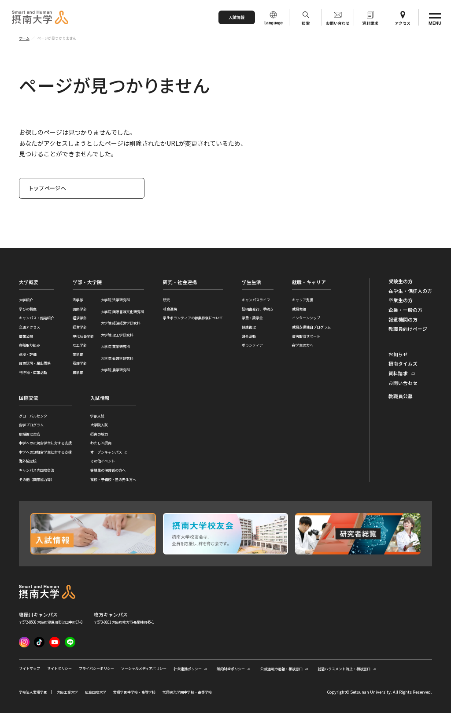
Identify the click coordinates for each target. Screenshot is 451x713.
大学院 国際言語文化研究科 (122, 311)
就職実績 (299, 309)
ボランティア (252, 345)
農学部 (78, 372)
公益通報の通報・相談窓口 (281, 669)
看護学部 (80, 363)
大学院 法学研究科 (115, 299)
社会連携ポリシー (188, 669)
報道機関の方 (403, 320)
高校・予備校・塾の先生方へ (113, 479)
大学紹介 (26, 299)
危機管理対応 (29, 434)
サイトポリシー (59, 668)
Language (273, 23)
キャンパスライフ (256, 299)
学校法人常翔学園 (33, 692)
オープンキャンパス (106, 452)
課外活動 (249, 336)
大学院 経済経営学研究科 (120, 323)
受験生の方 (400, 281)
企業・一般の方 (405, 310)
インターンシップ (306, 317)
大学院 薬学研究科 (115, 346)
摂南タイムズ (403, 364)
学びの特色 (28, 309)
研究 (166, 299)
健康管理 (249, 327)
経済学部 (80, 317)
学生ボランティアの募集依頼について (193, 317)
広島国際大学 (95, 692)
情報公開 (26, 336)
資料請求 (370, 23)
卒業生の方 (400, 300)
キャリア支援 (302, 299)
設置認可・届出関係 (35, 363)
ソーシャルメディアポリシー (143, 668)
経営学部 (80, 327)
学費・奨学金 (252, 317)
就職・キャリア (309, 282)
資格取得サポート (306, 336)
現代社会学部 (83, 336)
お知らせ (398, 354)
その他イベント (102, 460)
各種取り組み (29, 345)
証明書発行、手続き (258, 309)
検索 (306, 23)
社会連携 (170, 309)
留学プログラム (31, 424)
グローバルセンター (35, 416)
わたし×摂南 (100, 442)
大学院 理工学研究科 (117, 334)
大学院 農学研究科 (115, 369)
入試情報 (236, 17)
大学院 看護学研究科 (117, 358)
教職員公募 (400, 396)
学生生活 (251, 282)
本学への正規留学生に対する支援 (45, 442)
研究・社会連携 (180, 282)
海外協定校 (28, 460)
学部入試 (97, 416)
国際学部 (80, 309)
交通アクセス (29, 327)
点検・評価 (28, 354)
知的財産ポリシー (231, 669)
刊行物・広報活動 (33, 372)
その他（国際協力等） (36, 479)
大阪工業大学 (67, 692)
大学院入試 (99, 424)
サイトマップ (29, 668)
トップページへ (47, 188)
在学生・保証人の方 (410, 291)
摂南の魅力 (99, 434)
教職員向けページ (407, 329)
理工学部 (80, 345)
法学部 (78, 299)
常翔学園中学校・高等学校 (134, 692)
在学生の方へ (302, 345)
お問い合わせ (338, 23)
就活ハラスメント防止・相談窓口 (344, 669)
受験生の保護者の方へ (108, 470)
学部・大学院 (87, 282)
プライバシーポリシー (96, 668)
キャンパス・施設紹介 (36, 317)
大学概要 (28, 282)
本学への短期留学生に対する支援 (45, 452)
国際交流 (28, 398)
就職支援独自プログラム (311, 327)
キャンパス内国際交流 (36, 470)
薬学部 (78, 354)
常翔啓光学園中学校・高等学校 (187, 692)
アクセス (402, 23)
